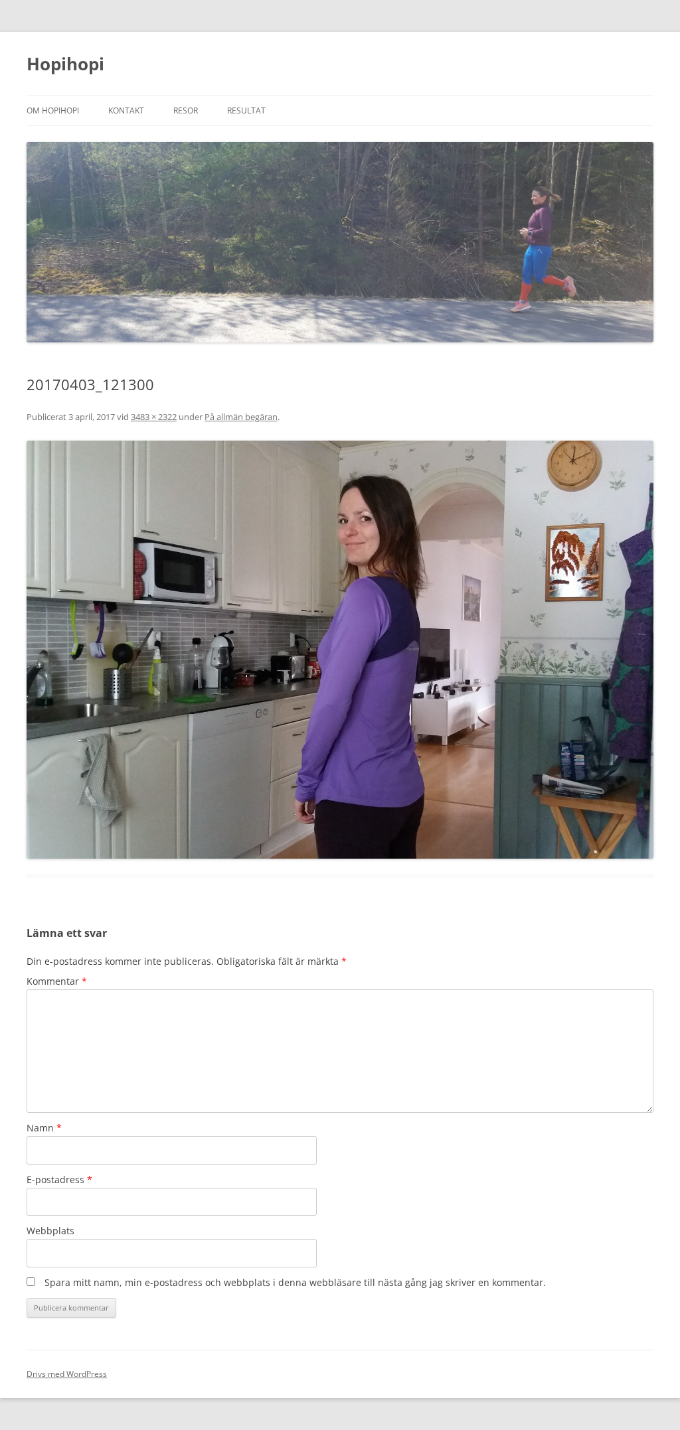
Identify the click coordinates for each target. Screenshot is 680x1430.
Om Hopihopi (53, 110)
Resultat (246, 110)
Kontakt (126, 110)
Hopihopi (65, 64)
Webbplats (50, 1230)
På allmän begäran (241, 417)
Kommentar (57, 981)
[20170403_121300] (340, 649)
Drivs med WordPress (67, 1374)
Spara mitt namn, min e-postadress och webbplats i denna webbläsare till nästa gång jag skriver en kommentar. (295, 1282)
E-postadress (59, 1179)
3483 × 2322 (154, 417)
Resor (185, 110)
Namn (44, 1127)
